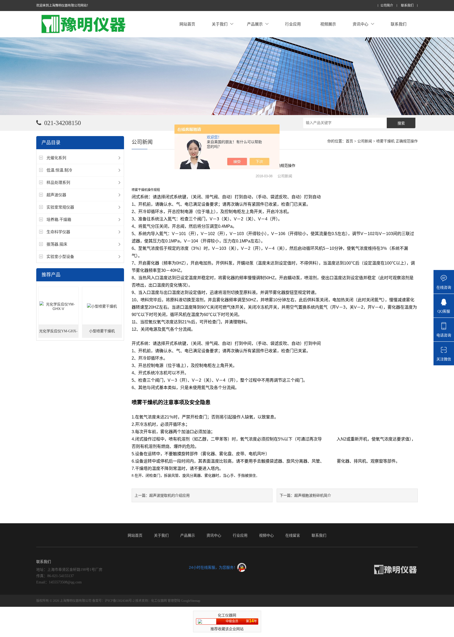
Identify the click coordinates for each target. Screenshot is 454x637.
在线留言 (292, 535)
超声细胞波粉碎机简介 (312, 495)
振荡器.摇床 (57, 244)
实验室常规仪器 (60, 207)
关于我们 (220, 24)
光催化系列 (56, 158)
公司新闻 (364, 141)
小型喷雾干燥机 (102, 331)
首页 (349, 141)
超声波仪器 (56, 195)
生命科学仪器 (58, 232)
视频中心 (266, 535)
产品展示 (255, 24)
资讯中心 (360, 24)
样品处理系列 (58, 182)
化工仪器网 (159, 601)
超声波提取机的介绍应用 (169, 495)
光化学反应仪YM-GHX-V (58, 333)
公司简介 (386, 5)
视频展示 (328, 24)
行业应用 (293, 24)
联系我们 (407, 5)
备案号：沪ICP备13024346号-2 (113, 601)
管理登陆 (174, 601)
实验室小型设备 (60, 256)
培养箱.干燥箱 (59, 219)
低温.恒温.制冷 (59, 170)
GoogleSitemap (190, 601)
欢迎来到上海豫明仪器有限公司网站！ (63, 5)
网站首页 (187, 24)
